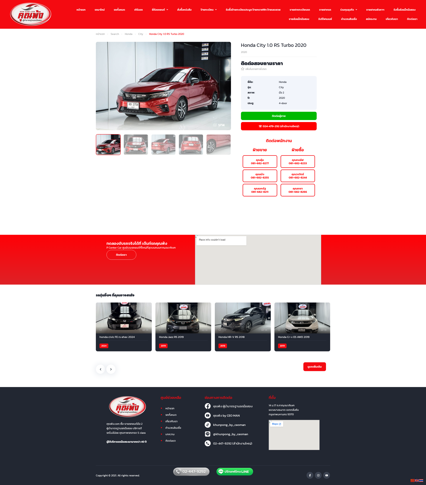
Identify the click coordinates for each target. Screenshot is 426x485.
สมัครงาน (371, 19)
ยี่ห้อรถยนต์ (158, 10)
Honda (128, 34)
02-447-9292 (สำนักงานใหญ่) (232, 443)
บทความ (170, 434)
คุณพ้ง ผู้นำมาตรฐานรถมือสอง (233, 406)
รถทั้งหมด (119, 10)
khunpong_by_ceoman (229, 424)
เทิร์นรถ (138, 10)
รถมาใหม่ (100, 10)
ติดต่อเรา (412, 19)
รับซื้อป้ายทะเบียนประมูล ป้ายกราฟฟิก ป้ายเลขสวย (253, 10)
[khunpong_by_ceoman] (208, 425)
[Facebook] (310, 475)
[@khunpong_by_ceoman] (208, 434)
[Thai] (421, 480)
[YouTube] (326, 475)
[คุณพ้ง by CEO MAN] (208, 415)
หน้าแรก (81, 10)
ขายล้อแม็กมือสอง (299, 19)
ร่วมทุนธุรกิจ (347, 10)
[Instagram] (318, 475)
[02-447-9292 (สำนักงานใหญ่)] (208, 443)
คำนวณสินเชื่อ (349, 19)
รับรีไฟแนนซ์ (325, 19)
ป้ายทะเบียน (207, 10)
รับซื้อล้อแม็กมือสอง (405, 10)
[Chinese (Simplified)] (413, 480)
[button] (160, 9)
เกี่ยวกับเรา (392, 19)
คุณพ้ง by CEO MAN (226, 415)
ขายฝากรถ (325, 10)
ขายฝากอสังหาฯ (375, 10)
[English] (417, 480)
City (140, 34)
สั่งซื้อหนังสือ (184, 10)
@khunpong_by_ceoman (230, 434)
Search (115, 34)
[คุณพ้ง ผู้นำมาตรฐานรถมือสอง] (208, 406)
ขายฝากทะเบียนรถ (300, 10)
